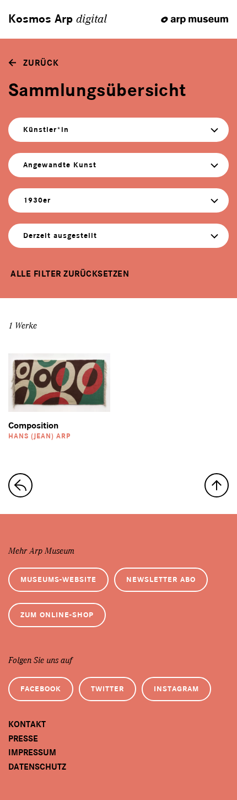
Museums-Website (58, 579)
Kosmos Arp (57, 19)
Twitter (107, 688)
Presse (23, 739)
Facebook (40, 688)
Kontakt (27, 724)
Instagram (176, 688)
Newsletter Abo (161, 579)
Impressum (32, 752)
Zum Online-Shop (57, 614)
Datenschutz (37, 767)
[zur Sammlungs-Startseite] (20, 485)
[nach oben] (216, 485)
